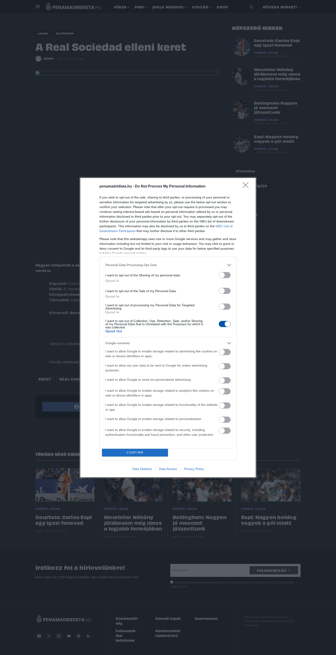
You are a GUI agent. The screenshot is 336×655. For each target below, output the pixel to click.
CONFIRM (135, 452)
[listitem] (168, 265)
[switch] (225, 275)
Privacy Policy (194, 469)
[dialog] (168, 328)
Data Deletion (142, 469)
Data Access (168, 469)
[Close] (247, 186)
